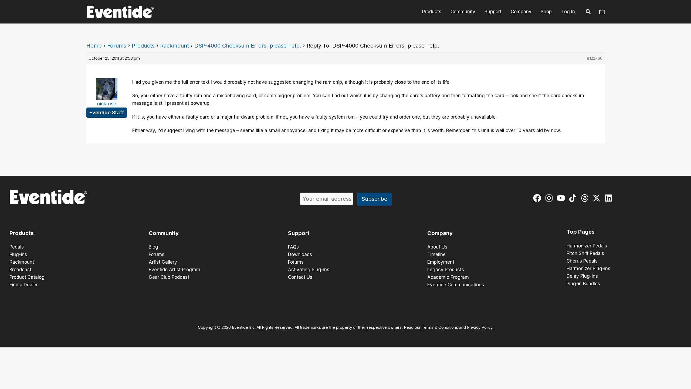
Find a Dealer (23, 284)
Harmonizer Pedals (587, 246)
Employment (440, 262)
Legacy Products (445, 269)
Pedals (16, 247)
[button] (588, 12)
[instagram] (550, 198)
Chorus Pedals (582, 261)
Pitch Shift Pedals (585, 253)
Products (431, 11)
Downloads (300, 254)
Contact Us (300, 277)
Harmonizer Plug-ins (588, 268)
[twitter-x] (597, 198)
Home (94, 45)
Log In (568, 11)
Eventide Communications (455, 284)
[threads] (586, 198)
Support (493, 11)
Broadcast (20, 269)
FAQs (293, 247)
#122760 (594, 58)
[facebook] (538, 198)
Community (462, 11)
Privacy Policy (479, 327)
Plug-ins (18, 254)
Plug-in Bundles (583, 283)
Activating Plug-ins (308, 269)
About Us (437, 247)
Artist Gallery (163, 262)
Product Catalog (27, 277)
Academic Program (448, 277)
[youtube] (562, 198)
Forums (116, 45)
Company (521, 11)
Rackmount (174, 45)
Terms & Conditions (440, 327)
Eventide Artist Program (174, 269)
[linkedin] (609, 198)
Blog (153, 247)
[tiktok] (574, 198)
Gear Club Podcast (169, 277)
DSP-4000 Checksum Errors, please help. (247, 45)
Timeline (436, 254)
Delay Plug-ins (582, 276)
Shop (546, 11)
